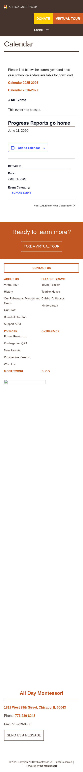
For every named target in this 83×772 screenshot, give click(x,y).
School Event (21, 192)
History (8, 291)
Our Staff (10, 310)
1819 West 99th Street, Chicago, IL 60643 (35, 707)
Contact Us (41, 268)
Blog (46, 371)
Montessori (13, 371)
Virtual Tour (11, 284)
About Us (11, 279)
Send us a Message (24, 735)
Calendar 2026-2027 (23, 90)
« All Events (17, 99)
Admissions (50, 330)
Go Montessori (48, 766)
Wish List (10, 364)
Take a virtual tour (41, 246)
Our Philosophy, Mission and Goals (22, 300)
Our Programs (53, 279)
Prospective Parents (17, 357)
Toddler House (51, 291)
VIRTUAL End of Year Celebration (53, 205)
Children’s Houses (53, 298)
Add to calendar (29, 148)
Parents (10, 330)
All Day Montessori (41, 693)
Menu (38, 30)
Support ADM (12, 323)
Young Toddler (51, 284)
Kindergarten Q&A (15, 343)
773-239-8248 (25, 715)
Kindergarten (50, 305)
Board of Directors (15, 317)
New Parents (12, 350)
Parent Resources (15, 336)
